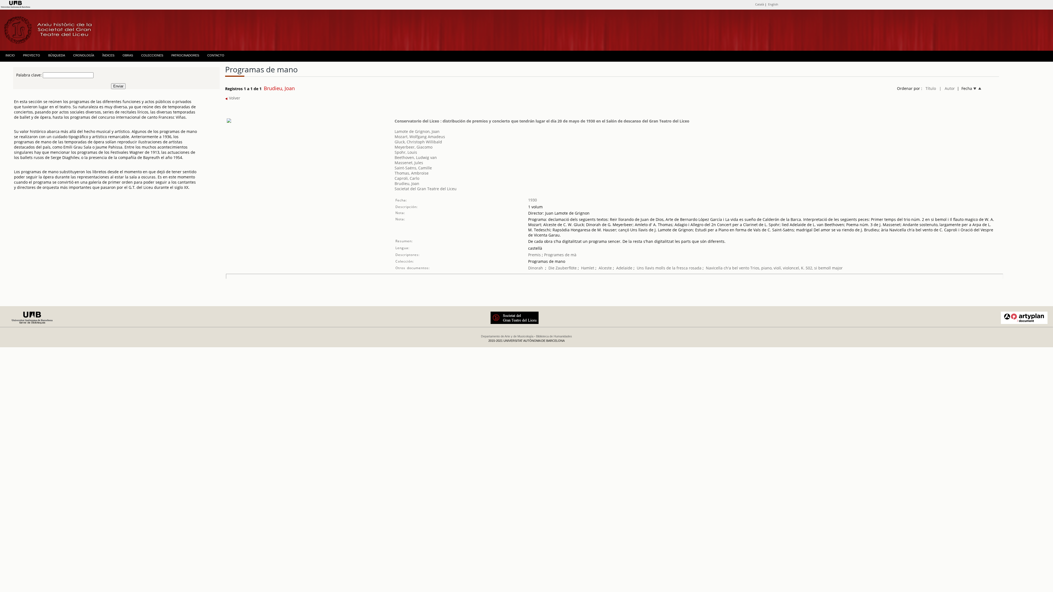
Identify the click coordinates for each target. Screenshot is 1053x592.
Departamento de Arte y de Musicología (507, 336)
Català (759, 4)
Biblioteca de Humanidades (554, 336)
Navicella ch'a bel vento (727, 268)
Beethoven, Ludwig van (416, 157)
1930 (532, 200)
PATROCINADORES (185, 55)
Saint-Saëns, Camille (413, 167)
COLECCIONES (152, 55)
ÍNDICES (108, 55)
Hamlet (587, 268)
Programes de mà (559, 254)
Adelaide (624, 268)
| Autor (947, 88)
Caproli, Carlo (407, 178)
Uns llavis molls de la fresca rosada (669, 268)
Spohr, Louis (406, 152)
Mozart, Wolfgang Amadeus (420, 136)
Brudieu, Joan (407, 183)
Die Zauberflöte (562, 268)
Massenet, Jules (409, 162)
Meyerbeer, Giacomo (413, 147)
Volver (234, 98)
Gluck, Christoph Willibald (418, 141)
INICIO (10, 55)
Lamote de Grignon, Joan (417, 131)
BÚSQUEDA (56, 55)
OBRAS (128, 55)
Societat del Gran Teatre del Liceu (426, 188)
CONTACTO (215, 55)
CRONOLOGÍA (83, 55)
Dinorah (535, 268)
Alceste (605, 268)
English (773, 4)
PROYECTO (31, 55)
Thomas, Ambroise (412, 173)
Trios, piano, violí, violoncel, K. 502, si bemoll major (796, 268)
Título (930, 88)
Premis (534, 254)
